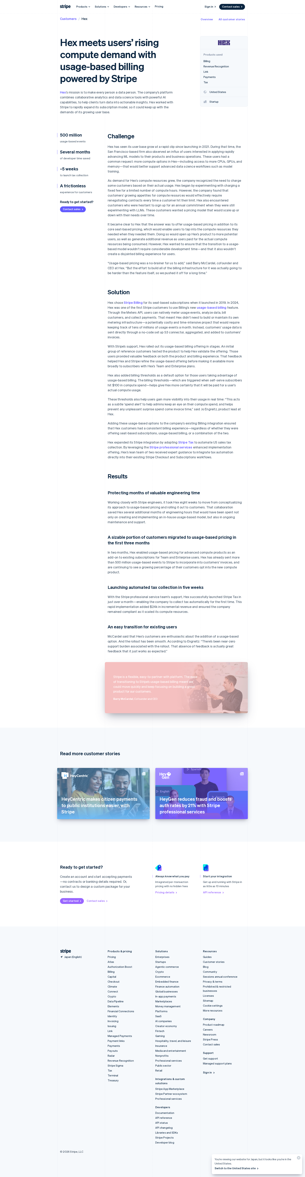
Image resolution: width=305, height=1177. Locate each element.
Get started (71, 901)
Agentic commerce (167, 966)
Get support (210, 1058)
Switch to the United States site (235, 1168)
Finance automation (167, 986)
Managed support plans (217, 1063)
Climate (112, 986)
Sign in (209, 6)
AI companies (163, 1021)
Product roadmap (213, 1024)
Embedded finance (166, 981)
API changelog (164, 1127)
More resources (212, 1010)
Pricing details (164, 892)
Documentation (164, 1113)
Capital (112, 976)
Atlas (111, 962)
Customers (68, 19)
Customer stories (214, 962)
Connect (113, 991)
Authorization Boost (120, 966)
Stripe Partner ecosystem (171, 1093)
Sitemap (208, 1000)
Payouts (113, 1050)
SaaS (158, 1016)
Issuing (112, 1026)
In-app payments (165, 996)
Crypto (112, 996)
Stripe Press (210, 1039)
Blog (205, 966)
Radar (111, 1055)
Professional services (168, 1060)
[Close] (298, 1158)
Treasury (113, 1080)
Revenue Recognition (121, 1060)
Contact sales (231, 6)
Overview (207, 19)
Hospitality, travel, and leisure (173, 1041)
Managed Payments (120, 1036)
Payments (114, 1046)
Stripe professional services (170, 447)
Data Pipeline (116, 1001)
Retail (158, 1070)
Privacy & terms (212, 981)
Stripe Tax (186, 442)
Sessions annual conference (220, 976)
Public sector (163, 1065)
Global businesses (166, 991)
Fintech (159, 1031)
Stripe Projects (164, 1137)
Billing (111, 971)
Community (210, 971)
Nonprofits (162, 1055)
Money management (168, 1006)
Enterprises (162, 957)
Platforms (161, 1011)
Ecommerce (162, 976)
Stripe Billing (133, 302)
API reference (212, 892)
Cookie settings (213, 1005)
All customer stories (232, 19)
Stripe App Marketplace (169, 1089)
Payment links (116, 1041)
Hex (63, 92)
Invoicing (113, 1021)
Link (110, 1031)
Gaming (160, 1036)
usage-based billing (211, 307)
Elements (113, 1006)
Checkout (114, 981)
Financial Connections (121, 1011)
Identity (112, 1016)
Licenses (208, 995)
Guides (207, 957)
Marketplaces (163, 1001)
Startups (160, 962)
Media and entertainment (170, 1050)
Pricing (159, 6)
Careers (208, 1029)
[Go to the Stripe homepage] (64, 951)
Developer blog (164, 1142)
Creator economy (166, 1026)
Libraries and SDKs (166, 1132)
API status (161, 1122)
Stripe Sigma (115, 1065)
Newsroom (209, 1034)
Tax (110, 1070)
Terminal (113, 1075)
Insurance (161, 1046)
